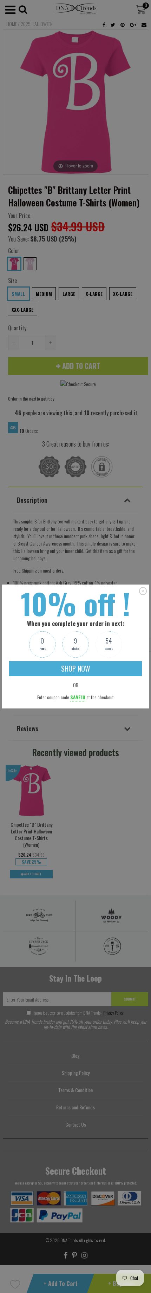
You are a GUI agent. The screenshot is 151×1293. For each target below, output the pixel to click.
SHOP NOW (75, 668)
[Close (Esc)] (143, 591)
